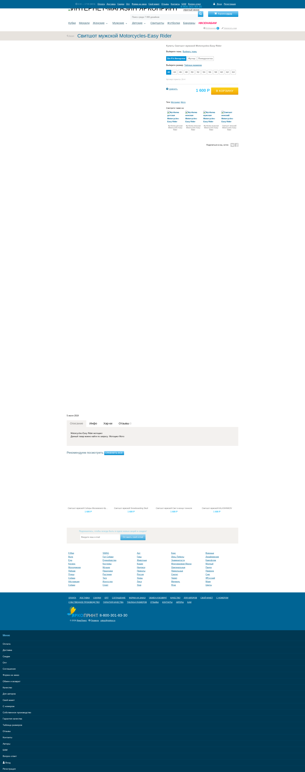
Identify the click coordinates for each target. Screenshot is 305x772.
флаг (173, 585)
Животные (142, 560)
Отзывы (165, 4)
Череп (174, 578)
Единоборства (109, 560)
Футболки (173, 23)
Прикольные (177, 571)
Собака (71, 578)
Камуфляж (211, 560)
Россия (140, 574)
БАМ (184, 4)
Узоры (140, 578)
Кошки (140, 564)
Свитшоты (157, 23)
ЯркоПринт (82, 620)
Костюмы (107, 564)
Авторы (180, 602)
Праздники (108, 571)
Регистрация (230, 4)
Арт (138, 553)
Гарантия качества (113, 602)
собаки (71, 585)
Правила (95, 620)
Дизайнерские (212, 557)
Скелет (174, 574)
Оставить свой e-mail (133, 537)
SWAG (106, 553)
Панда (209, 567)
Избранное (211, 28)
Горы (139, 557)
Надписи (141, 567)
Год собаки (108, 557)
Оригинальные (178, 567)
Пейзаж (71, 571)
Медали (84, 23)
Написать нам (230, 28)
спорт (105, 585)
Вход (219, 4)
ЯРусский (210, 578)
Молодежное (74, 567)
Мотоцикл (175, 102)
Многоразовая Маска (181, 564)
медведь (175, 581)
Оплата (101, 4)
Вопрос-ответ (194, 4)
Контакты (175, 4)
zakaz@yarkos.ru (107, 620)
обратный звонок (191, 10)
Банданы (189, 23)
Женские (99, 23)
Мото (183, 102)
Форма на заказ (139, 4)
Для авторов (190, 598)
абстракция (73, 581)
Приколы (141, 571)
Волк (70, 557)
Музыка (106, 567)
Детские (137, 23)
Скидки (120, 4)
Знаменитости (178, 560)
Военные (210, 553)
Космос (71, 564)
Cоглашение (118, 598)
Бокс (173, 553)
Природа (210, 571)
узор (139, 585)
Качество (175, 598)
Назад (71, 36)
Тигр (105, 578)
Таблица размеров (193, 65)
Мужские (118, 23)
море (208, 581)
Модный (209, 564)
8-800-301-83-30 (113, 615)
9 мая (71, 553)
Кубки (72, 23)
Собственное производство (84, 602)
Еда (70, 560)
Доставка (111, 4)
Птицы (71, 574)
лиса (139, 581)
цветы (209, 585)
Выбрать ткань (190, 51)
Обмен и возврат (158, 598)
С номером (222, 598)
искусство (108, 581)
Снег (208, 574)
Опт (128, 4)
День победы (177, 557)
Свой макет (154, 4)
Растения (107, 574)
